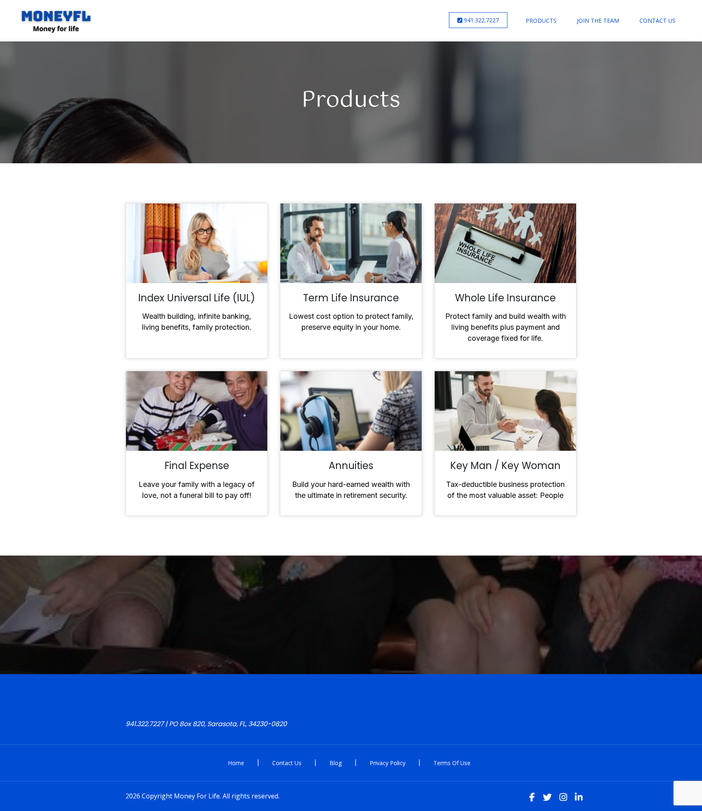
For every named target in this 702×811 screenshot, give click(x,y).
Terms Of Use (451, 763)
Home (236, 763)
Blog (335, 763)
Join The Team (598, 20)
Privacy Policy (387, 763)
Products (541, 20)
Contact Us (657, 20)
